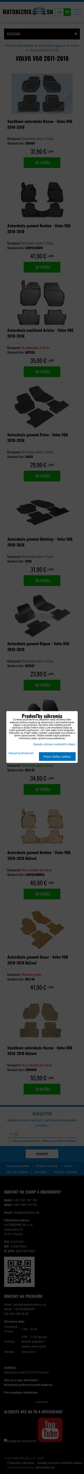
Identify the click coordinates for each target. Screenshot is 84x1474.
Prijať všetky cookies (57, 756)
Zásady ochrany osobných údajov (54, 744)
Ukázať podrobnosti (20, 753)
